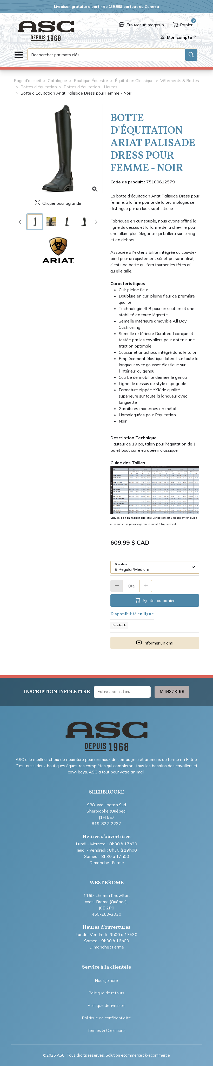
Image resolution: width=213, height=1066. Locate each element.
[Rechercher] (191, 54)
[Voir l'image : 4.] (83, 222)
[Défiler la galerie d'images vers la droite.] (96, 222)
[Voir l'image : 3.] (67, 222)
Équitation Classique (134, 80)
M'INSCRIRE (172, 692)
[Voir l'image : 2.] (51, 222)
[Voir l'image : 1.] (34, 222)
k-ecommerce (157, 1055)
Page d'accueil (27, 80)
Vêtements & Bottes (179, 80)
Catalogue (57, 80)
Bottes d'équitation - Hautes (90, 86)
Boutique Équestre (91, 80)
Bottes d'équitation (39, 86)
